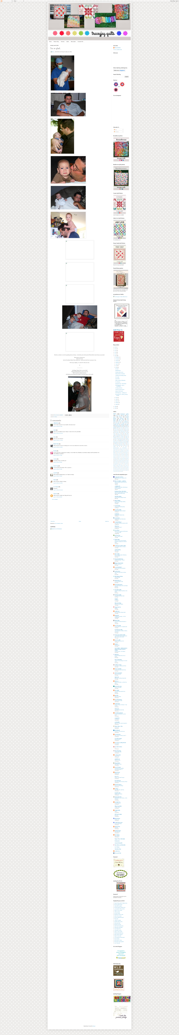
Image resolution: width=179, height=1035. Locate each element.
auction (114, 453)
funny (127, 459)
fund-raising (123, 459)
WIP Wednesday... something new (121, 392)
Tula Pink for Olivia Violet (118, 914)
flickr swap (119, 433)
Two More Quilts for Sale (119, 581)
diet (116, 458)
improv (123, 463)
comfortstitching (118, 549)
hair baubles (115, 461)
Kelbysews (117, 681)
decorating (122, 424)
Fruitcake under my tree (119, 372)
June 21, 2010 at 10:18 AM (58, 489)
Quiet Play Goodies (118, 696)
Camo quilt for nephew (118, 905)
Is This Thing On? (118, 803)
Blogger (94, 1026)
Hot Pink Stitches (118, 830)
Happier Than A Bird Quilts (120, 838)
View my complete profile (117, 49)
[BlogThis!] (67, 415)
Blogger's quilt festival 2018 (119, 641)
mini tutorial (126, 465)
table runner (117, 471)
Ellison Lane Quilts (118, 806)
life (53, 416)
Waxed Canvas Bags (118, 687)
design (126, 426)
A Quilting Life (117, 486)
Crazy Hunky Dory (117, 928)
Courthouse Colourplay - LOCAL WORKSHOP (120, 617)
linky (123, 433)
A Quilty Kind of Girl (118, 822)
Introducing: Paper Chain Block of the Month (121, 591)
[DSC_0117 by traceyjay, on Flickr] (80, 328)
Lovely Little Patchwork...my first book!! (120, 714)
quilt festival (116, 430)
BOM (120, 440)
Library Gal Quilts (118, 668)
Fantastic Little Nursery (118, 793)
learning (119, 464)
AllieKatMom (55, 423)
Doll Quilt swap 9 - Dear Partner (120, 383)
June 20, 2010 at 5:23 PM (57, 469)
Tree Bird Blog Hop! (118, 751)
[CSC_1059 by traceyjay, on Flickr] (68, 238)
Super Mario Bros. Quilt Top (119, 789)
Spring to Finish (123, 441)
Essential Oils (80, 41)
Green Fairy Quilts (118, 509)
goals (125, 444)
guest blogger (127, 460)
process (126, 445)
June (116, 367)
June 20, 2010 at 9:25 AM (57, 426)
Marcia (54, 479)
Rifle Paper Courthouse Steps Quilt (120, 678)
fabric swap (119, 458)
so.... (115, 747)
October (117, 360)
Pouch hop (116, 815)
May (116, 397)
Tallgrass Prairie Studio (119, 563)
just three (119, 421)
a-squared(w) (117, 718)
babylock (123, 453)
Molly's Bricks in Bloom (118, 934)
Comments (117, 131)
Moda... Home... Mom (119, 726)
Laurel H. (55, 472)
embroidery (127, 438)
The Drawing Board (118, 673)
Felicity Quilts (117, 620)
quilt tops (120, 467)
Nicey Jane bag (116, 938)
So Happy (116, 788)
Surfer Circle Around (117, 915)
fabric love (118, 415)
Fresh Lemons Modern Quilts (120, 634)
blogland (126, 454)
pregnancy (115, 427)
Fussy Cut (116, 776)
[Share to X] (68, 415)
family (114, 433)
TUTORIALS (117, 719)
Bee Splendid (117, 436)
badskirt (116, 644)
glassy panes (117, 460)
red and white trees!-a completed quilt (121, 626)
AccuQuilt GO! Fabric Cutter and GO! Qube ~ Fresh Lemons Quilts (121, 636)
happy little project (126, 461)
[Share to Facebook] (69, 415)
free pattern (116, 444)
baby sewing (118, 453)
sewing (117, 440)
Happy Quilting (117, 500)
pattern (127, 424)
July (116, 365)
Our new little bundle (118, 823)
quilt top (126, 430)
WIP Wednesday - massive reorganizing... (119, 386)
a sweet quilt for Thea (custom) (119, 908)
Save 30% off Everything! (119, 785)
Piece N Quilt (117, 553)
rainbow (114, 446)
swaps (114, 471)
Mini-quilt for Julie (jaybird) (119, 941)
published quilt (120, 434)
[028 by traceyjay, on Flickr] (62, 90)
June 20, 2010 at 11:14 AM (58, 440)
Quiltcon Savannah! (118, 673)
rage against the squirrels (119, 468)
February (117, 402)
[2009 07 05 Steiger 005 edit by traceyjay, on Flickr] (68, 183)
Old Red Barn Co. (118, 580)
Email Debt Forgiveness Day (119, 709)
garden (121, 444)
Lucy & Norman (118, 767)
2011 (115, 353)
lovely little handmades (119, 712)
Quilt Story (117, 654)
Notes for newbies (121, 437)
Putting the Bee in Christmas (120, 373)
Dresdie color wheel (117, 924)
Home (50, 41)
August (117, 363)
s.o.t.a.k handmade (118, 567)
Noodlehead (117, 513)
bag (120, 432)
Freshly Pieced (117, 703)
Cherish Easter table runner (118, 933)
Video (117, 452)
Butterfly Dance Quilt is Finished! (120, 510)
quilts (124, 434)
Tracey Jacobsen (56, 414)
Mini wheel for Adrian (118, 940)
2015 (115, 347)
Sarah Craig (55, 465)
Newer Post (53, 521)
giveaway (122, 418)
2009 (115, 406)
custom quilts (118, 438)
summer (127, 470)
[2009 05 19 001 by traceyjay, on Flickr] (68, 116)
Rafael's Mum (56, 443)
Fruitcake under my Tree (118, 921)
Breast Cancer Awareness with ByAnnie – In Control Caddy (121, 532)
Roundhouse (122, 451)
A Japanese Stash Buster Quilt (119, 595)
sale (119, 446)
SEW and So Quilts (118, 814)
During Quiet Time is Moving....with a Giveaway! (121, 798)
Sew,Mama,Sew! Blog (118, 629)
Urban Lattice (120, 427)
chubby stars (124, 423)
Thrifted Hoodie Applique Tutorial (120, 497)
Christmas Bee (115, 424)
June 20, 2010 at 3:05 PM (57, 462)
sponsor (119, 470)
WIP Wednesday (117, 831)
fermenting (115, 459)
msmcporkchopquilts (118, 843)
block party (114, 454)
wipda (121, 471)
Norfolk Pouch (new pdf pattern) (120, 568)
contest (123, 457)
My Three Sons (117, 535)
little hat (126, 464)
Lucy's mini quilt (117, 943)
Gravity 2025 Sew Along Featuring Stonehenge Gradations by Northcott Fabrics (121, 541)
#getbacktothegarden (116, 447)
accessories (121, 452)
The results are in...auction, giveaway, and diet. (121, 395)
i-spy (120, 463)
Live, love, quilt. (117, 640)
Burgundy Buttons (118, 784)
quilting (124, 467)
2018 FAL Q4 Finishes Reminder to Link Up (120, 622)
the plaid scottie (117, 792)
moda (122, 425)
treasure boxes (126, 427)
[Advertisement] (79, 510)
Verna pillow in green (117, 930)
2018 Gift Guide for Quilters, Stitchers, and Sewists (121, 631)
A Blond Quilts (117, 810)
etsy (128, 443)
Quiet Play (116, 695)
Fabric (126, 420)
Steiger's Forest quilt (117, 935)
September (117, 362)
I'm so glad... (117, 377)
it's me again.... (117, 743)
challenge (114, 457)
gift (113, 460)
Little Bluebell (117, 730)
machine (114, 465)
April (116, 399)
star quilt (125, 446)
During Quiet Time (118, 796)
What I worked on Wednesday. (120, 380)
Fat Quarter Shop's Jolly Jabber (120, 491)
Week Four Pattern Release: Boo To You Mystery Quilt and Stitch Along (121, 493)
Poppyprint (117, 615)
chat (114, 438)
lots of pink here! (118, 780)
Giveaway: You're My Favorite (120, 731)
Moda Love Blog (117, 760)
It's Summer (117, 599)
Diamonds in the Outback (119, 604)
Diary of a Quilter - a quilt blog (120, 481)
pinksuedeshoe (117, 818)
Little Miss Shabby (118, 496)
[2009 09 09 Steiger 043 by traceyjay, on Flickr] (68, 209)
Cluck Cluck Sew (118, 607)
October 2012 (117, 819)
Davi (127, 448)
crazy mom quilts (118, 625)
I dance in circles (117, 911)
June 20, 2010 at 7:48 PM (57, 476)
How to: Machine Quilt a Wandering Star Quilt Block (120, 555)
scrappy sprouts (122, 431)
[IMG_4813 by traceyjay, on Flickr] (62, 153)
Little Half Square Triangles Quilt (120, 612)
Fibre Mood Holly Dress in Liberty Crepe (120, 573)
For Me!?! (117, 368)
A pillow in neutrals (117, 920)
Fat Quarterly (117, 841)
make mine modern (119, 465)
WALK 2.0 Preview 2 (118, 564)
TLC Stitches (117, 834)
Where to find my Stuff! (119, 536)
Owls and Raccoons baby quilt (119, 937)
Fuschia (54, 450)
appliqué (115, 443)
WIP (114, 414)
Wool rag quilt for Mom (118, 904)
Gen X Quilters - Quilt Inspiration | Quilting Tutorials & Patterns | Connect (121, 649)
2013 (115, 350)
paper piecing (127, 466)
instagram (126, 463)
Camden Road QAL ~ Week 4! (120, 560)
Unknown (55, 493)
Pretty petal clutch (117, 923)
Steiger (56, 416)
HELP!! (116, 811)
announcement (126, 452)
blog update (122, 454)
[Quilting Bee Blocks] (121, 890)
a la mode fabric (117, 734)
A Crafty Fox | (117, 518)
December (117, 357)
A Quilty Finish (117, 807)
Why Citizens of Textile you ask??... (120, 735)
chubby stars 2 (119, 457)
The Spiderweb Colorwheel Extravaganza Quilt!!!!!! (119, 769)
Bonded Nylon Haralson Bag (119, 514)
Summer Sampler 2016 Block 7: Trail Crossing (121, 705)
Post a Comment (55, 499)
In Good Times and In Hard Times (120, 669)
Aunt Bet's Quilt (117, 577)
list (122, 464)
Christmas (122, 436)
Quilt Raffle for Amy (118, 764)
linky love (116, 439)
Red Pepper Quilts (118, 594)
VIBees (126, 437)
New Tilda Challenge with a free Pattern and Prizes (121, 586)
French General (125, 440)
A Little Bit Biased (118, 522)
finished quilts (124, 414)
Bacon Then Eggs (118, 750)
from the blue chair (118, 686)
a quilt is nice (117, 611)
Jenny (54, 437)
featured (127, 458)
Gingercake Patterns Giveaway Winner (121, 781)
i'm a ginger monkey (118, 746)
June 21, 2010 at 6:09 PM (57, 496)
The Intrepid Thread (118, 584)
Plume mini (116, 918)
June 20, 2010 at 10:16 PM (57, 483)
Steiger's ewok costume (118, 910)
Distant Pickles (117, 763)
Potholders (116, 827)
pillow (125, 439)
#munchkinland (124, 447)
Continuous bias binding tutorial (120, 375)
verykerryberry (117, 571)
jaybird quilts (117, 539)
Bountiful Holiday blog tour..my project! (120, 656)
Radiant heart (117, 773)
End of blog (117, 550)
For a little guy (117, 381)
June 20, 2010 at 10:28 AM (58, 433)
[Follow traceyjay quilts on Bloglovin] (119, 71)
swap (125, 425)
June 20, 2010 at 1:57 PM (57, 455)
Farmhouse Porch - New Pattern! (120, 651)
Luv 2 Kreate (55, 486)
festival (119, 459)
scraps (128, 434)
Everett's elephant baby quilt (119, 917)
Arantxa (54, 459)
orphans (118, 466)
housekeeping (116, 463)
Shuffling (116, 608)
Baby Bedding (117, 835)
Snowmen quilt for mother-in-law (119, 907)
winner (128, 431)
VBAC (128, 441)
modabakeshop (126, 421)
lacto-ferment (115, 464)
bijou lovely (117, 677)
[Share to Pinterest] (71, 415)
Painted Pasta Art (117, 739)
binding (126, 453)
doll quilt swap (117, 425)
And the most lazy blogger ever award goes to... (121, 661)
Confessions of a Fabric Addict (120, 545)
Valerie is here (117, 755)
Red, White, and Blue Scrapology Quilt (121, 523)
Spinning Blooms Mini (118, 700)
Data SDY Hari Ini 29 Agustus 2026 (120, 477)
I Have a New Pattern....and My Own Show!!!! (121, 683)
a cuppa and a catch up (119, 476)
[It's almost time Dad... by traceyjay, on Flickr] (80, 411)
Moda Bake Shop (118, 849)
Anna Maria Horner (118, 699)
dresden (125, 443)
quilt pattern (117, 423)
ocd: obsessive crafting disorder (120, 742)
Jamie (54, 430)
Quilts (67, 41)
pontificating (116, 467)
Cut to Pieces (117, 530)
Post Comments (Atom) (59, 523)
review (118, 431)
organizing (114, 466)
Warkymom (117, 708)
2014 (115, 348)
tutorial (114, 421)
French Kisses (116, 432)
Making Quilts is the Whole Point (120, 518)
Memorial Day (123, 450)
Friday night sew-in (116, 441)
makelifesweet (117, 759)
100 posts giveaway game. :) (120, 389)
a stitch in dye (117, 851)
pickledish (120, 439)
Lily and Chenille (117, 913)
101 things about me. (118, 387)
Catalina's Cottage (118, 664)
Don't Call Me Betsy (118, 659)
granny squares (122, 460)
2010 (115, 355)
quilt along (121, 419)
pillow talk (120, 420)
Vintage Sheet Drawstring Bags (120, 506)
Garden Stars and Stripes (118, 927)
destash (123, 438)
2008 (115, 408)
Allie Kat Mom (117, 826)
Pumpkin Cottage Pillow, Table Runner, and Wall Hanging (121, 488)
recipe (114, 431)
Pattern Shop (56, 41)
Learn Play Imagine (118, 738)
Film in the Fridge (118, 603)
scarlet (123, 426)
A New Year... (117, 727)
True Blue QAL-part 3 (118, 527)
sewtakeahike (117, 722)
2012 (115, 352)
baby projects (120, 443)
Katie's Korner (117, 772)
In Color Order (117, 505)
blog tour (118, 454)
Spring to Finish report (119, 391)
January (117, 404)
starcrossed (122, 470)
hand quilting (120, 461)
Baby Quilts (73, 41)
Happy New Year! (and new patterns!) (121, 723)
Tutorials (62, 41)
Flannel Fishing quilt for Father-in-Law (120, 903)
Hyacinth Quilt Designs (119, 559)
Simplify (116, 599)
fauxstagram (123, 458)
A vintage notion (118, 754)
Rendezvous (117, 451)
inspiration (118, 426)
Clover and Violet (118, 853)
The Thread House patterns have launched (120, 692)
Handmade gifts (118, 370)
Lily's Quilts (117, 690)
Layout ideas (117, 378)
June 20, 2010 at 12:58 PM (57, 447)
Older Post (107, 521)
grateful (118, 445)
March (117, 400)
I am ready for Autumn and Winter (120, 665)
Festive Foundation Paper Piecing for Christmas (121, 483)
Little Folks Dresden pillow (118, 925)
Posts (116, 129)
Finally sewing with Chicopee (119, 777)
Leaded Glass (115, 450)
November (117, 358)
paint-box (122, 466)
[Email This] (65, 415)
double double (117, 645)
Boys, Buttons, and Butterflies (120, 845)
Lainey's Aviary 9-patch (118, 931)
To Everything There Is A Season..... (121, 546)
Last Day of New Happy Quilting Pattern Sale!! (120, 502)
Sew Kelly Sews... (118, 802)
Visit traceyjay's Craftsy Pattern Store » (121, 296)
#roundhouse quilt (122, 448)
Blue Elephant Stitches (119, 576)
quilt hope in (122, 430)
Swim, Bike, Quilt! (118, 589)
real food (125, 468)
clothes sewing (125, 432)
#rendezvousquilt (115, 448)
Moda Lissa (117, 526)
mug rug (122, 445)
